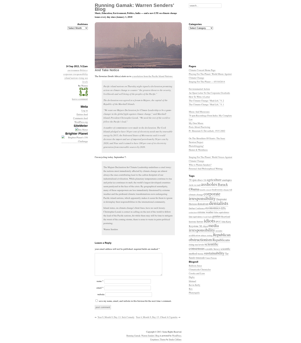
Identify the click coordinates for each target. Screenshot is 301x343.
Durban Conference (197, 208)
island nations (71, 77)
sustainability (214, 253)
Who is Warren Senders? (200, 164)
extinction (193, 212)
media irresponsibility (204, 227)
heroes (200, 221)
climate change (196, 194)
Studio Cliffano (175, 339)
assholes (209, 184)
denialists (218, 203)
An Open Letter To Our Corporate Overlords (209, 92)
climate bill (227, 189)
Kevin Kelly (194, 284)
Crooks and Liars (197, 273)
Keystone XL (196, 226)
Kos (190, 288)
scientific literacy (212, 249)
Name (100, 281)
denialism (203, 204)
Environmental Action (199, 88)
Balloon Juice (195, 265)
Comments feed (80, 118)
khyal (205, 226)
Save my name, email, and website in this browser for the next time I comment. (135, 300)
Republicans (221, 239)
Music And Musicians (199, 111)
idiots (209, 220)
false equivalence (221, 212)
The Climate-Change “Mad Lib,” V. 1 (206, 104)
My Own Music (196, 123)
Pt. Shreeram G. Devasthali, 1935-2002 (207, 130)
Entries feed (82, 114)
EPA (223, 208)
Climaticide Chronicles (200, 269)
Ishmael (192, 281)
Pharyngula (194, 292)
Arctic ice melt (194, 185)
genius (216, 216)
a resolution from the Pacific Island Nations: (152, 76)
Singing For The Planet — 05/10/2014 (207, 81)
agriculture (214, 179)
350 (204, 180)
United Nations (211, 258)
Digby (192, 277)
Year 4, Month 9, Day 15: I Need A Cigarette (156, 317)
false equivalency (196, 216)
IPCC (218, 221)
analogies (227, 180)
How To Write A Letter (199, 96)
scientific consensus (203, 246)
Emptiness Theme (158, 339)
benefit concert (205, 189)
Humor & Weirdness (198, 149)
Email (100, 287)
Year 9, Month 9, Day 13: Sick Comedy (116, 317)
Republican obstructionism (209, 237)
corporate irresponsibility (75, 74)
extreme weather (205, 212)
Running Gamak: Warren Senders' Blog (142, 335)
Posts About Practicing (199, 127)
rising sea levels (196, 244)
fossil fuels (207, 216)
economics (213, 207)
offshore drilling (207, 235)
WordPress (176, 335)
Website (101, 294)
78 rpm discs (196, 180)
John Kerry (226, 221)
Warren (84, 85)
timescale (200, 257)
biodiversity (217, 189)
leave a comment (80, 99)
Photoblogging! (196, 145)
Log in (85, 110)
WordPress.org (81, 121)
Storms (200, 253)
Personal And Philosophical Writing (206, 168)
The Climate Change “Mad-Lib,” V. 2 (206, 100)
